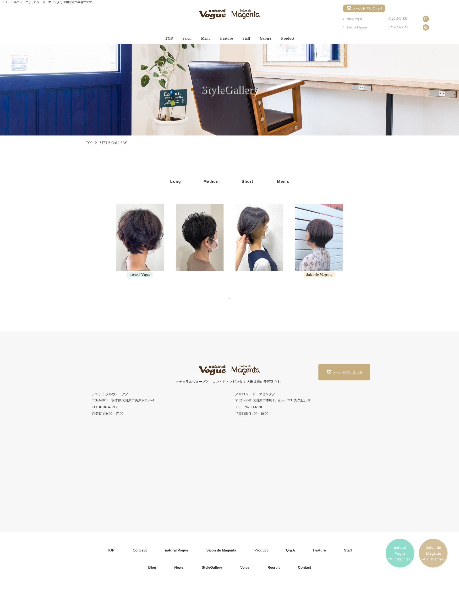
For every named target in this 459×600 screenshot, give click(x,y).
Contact (304, 567)
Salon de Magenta (357, 27)
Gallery (266, 38)
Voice (244, 567)
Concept (140, 550)
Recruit (274, 567)
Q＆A (290, 550)
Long (175, 181)
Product (287, 38)
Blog (152, 567)
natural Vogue (354, 19)
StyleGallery (212, 567)
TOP (169, 38)
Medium (211, 181)
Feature (226, 38)
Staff (246, 38)
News (179, 567)
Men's (283, 181)
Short (247, 181)
